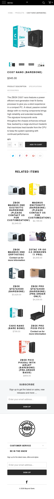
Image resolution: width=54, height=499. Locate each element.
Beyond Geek (29, 488)
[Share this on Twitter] (13, 155)
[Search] (43, 2)
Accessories (13, 90)
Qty (9, 139)
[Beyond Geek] (27, 2)
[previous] (9, 36)
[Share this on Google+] (33, 155)
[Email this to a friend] (40, 155)
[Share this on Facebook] (20, 155)
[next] (44, 36)
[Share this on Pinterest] (26, 155)
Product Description (16, 86)
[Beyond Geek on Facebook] (27, 482)
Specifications (35, 86)
